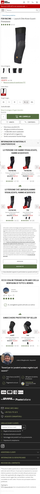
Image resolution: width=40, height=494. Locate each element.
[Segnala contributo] (13, 295)
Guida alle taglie (5, 106)
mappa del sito (8, 487)
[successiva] (37, 167)
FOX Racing (6, 18)
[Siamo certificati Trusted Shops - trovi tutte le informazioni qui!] (23, 384)
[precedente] (3, 167)
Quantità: (3, 112)
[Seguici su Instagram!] (4, 446)
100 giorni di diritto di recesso (13, 129)
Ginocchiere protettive (8, 15)
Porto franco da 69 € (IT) (12, 127)
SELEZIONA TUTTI (20, 266)
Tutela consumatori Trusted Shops (15, 136)
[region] (20, 247)
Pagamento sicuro (12, 383)
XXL (32, 102)
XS (3, 102)
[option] (20, 45)
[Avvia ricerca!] (37, 10)
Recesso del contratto (10, 463)
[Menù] (3, 10)
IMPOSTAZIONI (20, 261)
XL (25, 102)
